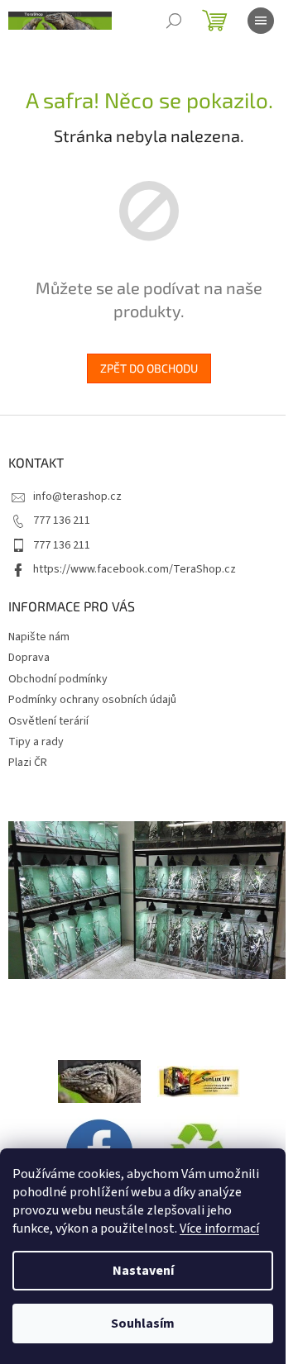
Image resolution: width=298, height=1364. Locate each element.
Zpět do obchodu (149, 368)
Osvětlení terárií (48, 721)
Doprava (29, 657)
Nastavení (143, 1271)
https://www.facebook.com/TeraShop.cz (134, 569)
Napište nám (39, 637)
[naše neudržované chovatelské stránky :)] (99, 1080)
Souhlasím (143, 1323)
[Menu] (260, 20)
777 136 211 (61, 520)
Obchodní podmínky (58, 679)
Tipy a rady (36, 742)
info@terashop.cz (77, 496)
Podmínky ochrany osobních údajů (92, 700)
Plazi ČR (27, 762)
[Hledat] (173, 20)
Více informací (219, 1228)
